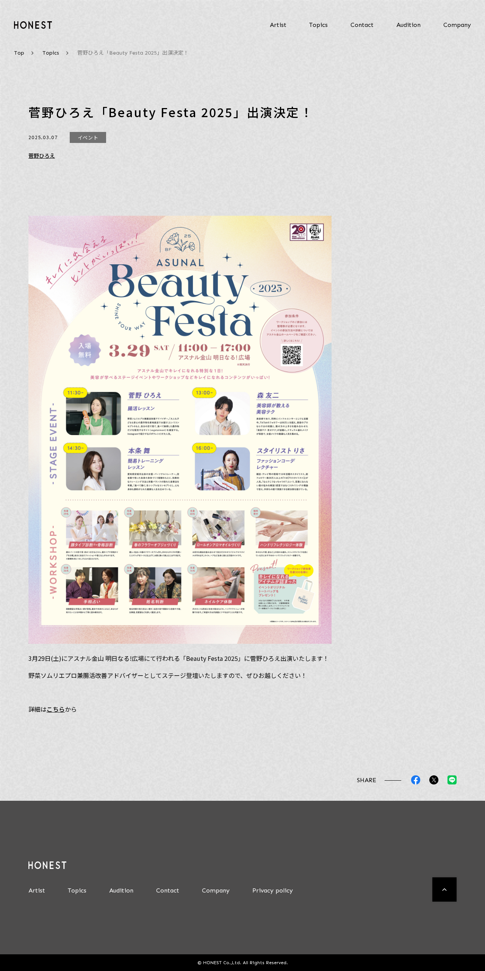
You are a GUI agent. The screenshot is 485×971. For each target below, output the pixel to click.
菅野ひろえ (41, 155)
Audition (408, 25)
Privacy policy (272, 891)
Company (457, 25)
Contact (362, 25)
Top (19, 53)
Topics (318, 25)
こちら (56, 709)
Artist (278, 25)
